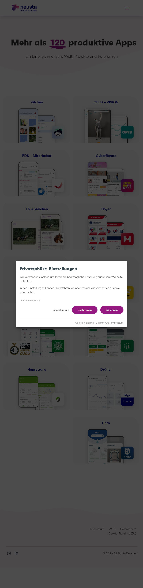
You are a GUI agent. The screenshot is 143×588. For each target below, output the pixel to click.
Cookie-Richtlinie (84, 322)
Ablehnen (112, 309)
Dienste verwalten (30, 300)
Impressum (117, 322)
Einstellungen (60, 309)
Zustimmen (85, 309)
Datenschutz (103, 322)
